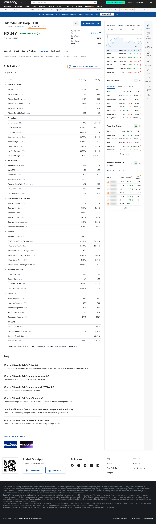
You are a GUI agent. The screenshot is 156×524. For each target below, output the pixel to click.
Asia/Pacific (109, 10)
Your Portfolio (112, 468)
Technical (55, 51)
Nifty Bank (110, 57)
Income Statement (25, 56)
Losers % (131, 86)
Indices (120, 25)
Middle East (100, 10)
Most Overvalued (128, 171)
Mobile (109, 463)
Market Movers (114, 80)
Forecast (84, 56)
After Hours (45, 10)
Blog (108, 459)
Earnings (75, 56)
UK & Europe (91, 10)
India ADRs (73, 10)
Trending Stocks (114, 126)
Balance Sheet (39, 56)
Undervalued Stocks (141, 10)
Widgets (110, 473)
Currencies (111, 25)
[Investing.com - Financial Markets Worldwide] (13, 2)
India (26, 10)
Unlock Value (94, 33)
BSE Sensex (111, 54)
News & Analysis (28, 51)
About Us (136, 459)
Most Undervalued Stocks (115, 164)
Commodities (130, 25)
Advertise (136, 463)
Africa (117, 10)
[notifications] (146, 2)
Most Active (111, 86)
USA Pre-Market (35, 10)
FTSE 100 (110, 68)
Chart (16, 51)
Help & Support (139, 468)
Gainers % (121, 86)
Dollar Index (111, 72)
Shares (7, 10)
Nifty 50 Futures (112, 61)
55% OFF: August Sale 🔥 (115, 2)
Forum (65, 51)
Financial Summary (10, 56)
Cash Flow (49, 56)
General (7, 51)
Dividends (66, 56)
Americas (82, 10)
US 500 (109, 65)
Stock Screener (77, 6)
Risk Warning (148, 518)
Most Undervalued (113, 171)
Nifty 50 (109, 50)
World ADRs (64, 10)
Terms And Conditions (119, 518)
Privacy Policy (135, 518)
